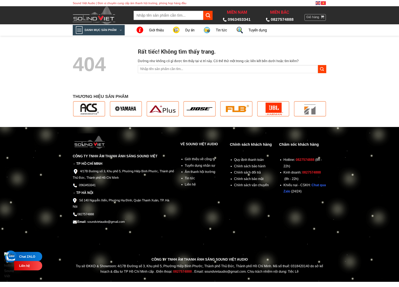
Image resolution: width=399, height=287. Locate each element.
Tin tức (221, 30)
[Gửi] (208, 15)
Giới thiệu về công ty (200, 159)
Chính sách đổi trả (248, 172)
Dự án (190, 30)
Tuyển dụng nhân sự (200, 165)
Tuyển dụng (258, 30)
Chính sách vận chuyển (252, 185)
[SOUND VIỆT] (97, 15)
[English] (318, 2)
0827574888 (282, 19)
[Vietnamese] (323, 2)
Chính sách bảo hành (250, 166)
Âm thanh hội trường (200, 172)
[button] (315, 17)
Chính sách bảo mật (249, 179)
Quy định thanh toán (249, 159)
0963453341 (239, 19)
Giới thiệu (156, 30)
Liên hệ (190, 184)
